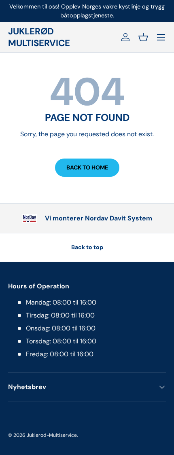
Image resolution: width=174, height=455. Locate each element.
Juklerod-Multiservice (52, 435)
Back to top (87, 247)
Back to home (87, 167)
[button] (143, 37)
